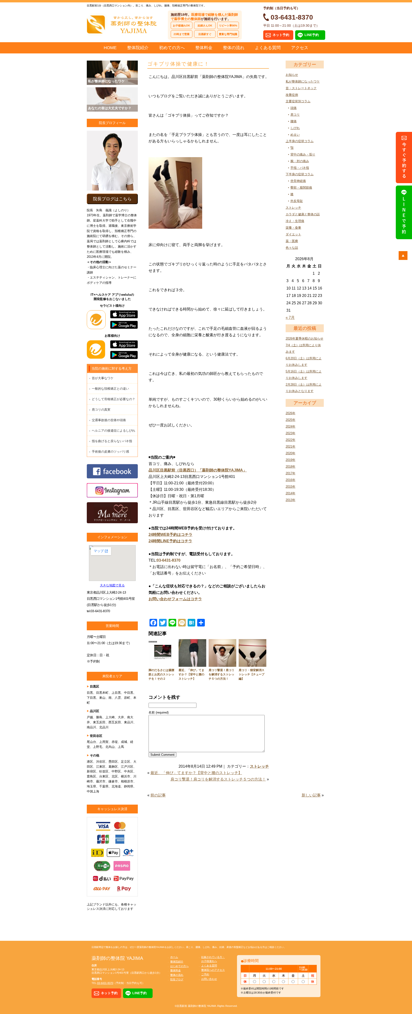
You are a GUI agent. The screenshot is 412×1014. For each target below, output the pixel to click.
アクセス (299, 47)
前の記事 (158, 795)
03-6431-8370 (168, 560)
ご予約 (205, 974)
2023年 (290, 433)
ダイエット (293, 234)
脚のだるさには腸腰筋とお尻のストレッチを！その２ (161, 674)
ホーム (174, 957)
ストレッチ (293, 207)
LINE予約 (311, 35)
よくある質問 (268, 47)
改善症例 (292, 95)
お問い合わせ (209, 979)
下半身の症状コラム (300, 174)
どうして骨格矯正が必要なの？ (113, 399)
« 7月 (290, 318)
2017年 (290, 473)
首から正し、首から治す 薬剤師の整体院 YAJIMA (122, 24)
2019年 (290, 460)
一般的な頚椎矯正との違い (110, 388)
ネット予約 (281, 35)
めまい (295, 134)
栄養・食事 (293, 227)
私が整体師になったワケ (303, 81)
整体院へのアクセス (213, 969)
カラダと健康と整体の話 (303, 214)
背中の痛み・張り (302, 154)
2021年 (290, 446)
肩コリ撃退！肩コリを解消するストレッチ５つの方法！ (221, 674)
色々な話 (292, 247)
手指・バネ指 (299, 168)
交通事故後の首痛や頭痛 (109, 420)
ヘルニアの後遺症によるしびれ (113, 430)
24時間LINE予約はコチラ (170, 541)
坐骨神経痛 (298, 181)
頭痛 (293, 108)
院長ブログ (176, 979)
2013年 (290, 500)
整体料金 (203, 47)
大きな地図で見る (112, 585)
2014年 (290, 493)
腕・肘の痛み (299, 161)
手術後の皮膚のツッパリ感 (110, 451)
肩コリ (295, 114)
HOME (110, 47)
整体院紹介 (138, 47)
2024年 (290, 426)
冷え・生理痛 (295, 221)
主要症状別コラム (298, 101)
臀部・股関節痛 (301, 187)
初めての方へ (172, 47)
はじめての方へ (179, 966)
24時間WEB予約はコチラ (170, 535)
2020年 (290, 453)
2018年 (290, 466)
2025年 (290, 420)
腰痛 (293, 121)
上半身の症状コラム (300, 141)
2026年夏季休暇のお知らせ (304, 338)
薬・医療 (292, 241)
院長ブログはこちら (112, 199)
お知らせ (292, 75)
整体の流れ (233, 47)
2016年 (290, 480)
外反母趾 (296, 201)
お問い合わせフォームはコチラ (175, 599)
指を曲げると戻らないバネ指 (112, 441)
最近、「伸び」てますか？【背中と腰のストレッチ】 (191, 674)
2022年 (290, 440)
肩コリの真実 (101, 409)
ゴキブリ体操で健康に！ (178, 64)
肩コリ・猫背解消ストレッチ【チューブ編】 (251, 674)
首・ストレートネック (301, 88)
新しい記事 (311, 795)
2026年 (290, 413)
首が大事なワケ (102, 378)
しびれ (295, 128)
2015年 (290, 486)
